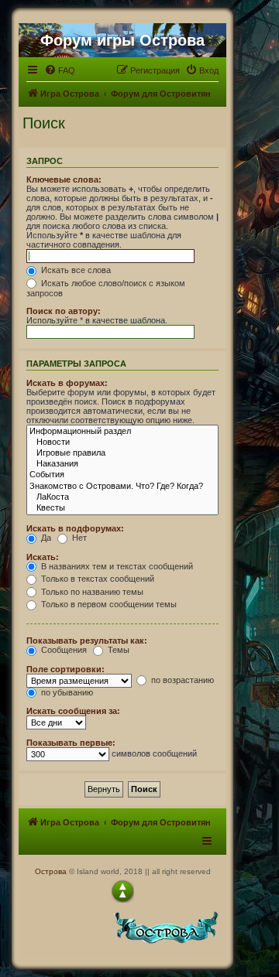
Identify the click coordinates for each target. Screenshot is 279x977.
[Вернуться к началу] (122, 891)
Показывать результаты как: (86, 640)
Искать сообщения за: (73, 711)
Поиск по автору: (63, 311)
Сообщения (63, 649)
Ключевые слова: (64, 179)
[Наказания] (122, 464)
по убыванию (66, 692)
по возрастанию (181, 680)
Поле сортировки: (65, 669)
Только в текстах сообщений (96, 578)
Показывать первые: (70, 742)
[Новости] (122, 442)
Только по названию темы (91, 591)
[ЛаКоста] (122, 497)
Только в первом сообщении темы (108, 604)
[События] (122, 475)
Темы (117, 649)
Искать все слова (75, 270)
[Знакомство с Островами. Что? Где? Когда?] (122, 486)
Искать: (42, 557)
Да (45, 537)
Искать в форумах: (67, 383)
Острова (51, 871)
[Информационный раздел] (122, 431)
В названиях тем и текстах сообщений (116, 566)
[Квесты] (122, 508)
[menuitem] (59, 70)
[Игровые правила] (122, 453)
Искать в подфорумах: (75, 528)
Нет (78, 537)
